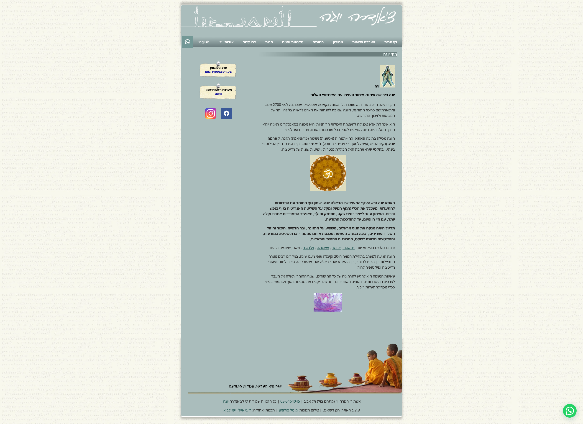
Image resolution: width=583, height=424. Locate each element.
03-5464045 (290, 401)
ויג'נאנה (308, 247)
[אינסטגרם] (210, 113)
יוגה (225, 401)
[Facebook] (226, 113)
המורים (318, 42)
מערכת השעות (363, 42)
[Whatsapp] (187, 42)
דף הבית (390, 42)
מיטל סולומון (288, 410)
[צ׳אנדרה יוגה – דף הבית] (358, 16)
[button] (570, 411)
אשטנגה (323, 247)
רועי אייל (244, 410)
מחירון (338, 42)
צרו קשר (249, 42)
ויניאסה (349, 247)
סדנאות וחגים (292, 42)
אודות (229, 42)
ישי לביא (229, 410)
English (203, 42)
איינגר (336, 247)
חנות (269, 42)
